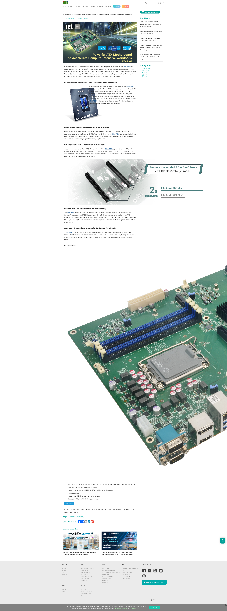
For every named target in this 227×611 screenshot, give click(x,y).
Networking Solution (107, 576)
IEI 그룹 (64, 570)
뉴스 (64, 11)
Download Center (86, 593)
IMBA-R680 (127, 66)
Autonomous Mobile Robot (109, 570)
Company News (147, 68)
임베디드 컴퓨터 (85, 572)
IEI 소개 (64, 568)
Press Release (146, 70)
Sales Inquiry (65, 589)
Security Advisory (127, 572)
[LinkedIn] (161, 570)
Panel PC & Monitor (86, 576)
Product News (83, 18)
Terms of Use (135, 608)
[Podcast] (144, 575)
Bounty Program (126, 574)
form (130, 509)
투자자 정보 (65, 574)
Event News (145, 77)
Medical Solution (106, 578)
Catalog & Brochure (86, 591)
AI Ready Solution (106, 574)
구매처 (64, 591)
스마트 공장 (105, 580)
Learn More (69, 503)
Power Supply (85, 578)
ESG (63, 572)
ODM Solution (105, 568)
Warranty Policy (126, 578)
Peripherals (84, 580)
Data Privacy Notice (121, 608)
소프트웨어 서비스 (127, 576)
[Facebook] (144, 570)
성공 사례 (144, 75)
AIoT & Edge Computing (87, 568)
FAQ (123, 570)
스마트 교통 (105, 582)
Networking (84, 570)
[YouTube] (155, 570)
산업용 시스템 (84, 574)
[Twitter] (149, 570)
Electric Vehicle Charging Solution (111, 572)
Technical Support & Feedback (130, 568)
